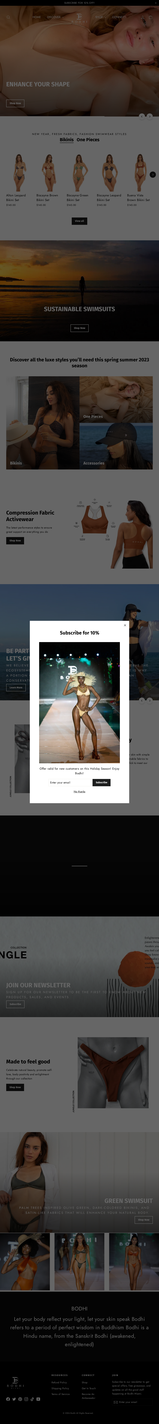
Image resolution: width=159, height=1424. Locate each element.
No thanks (79, 791)
